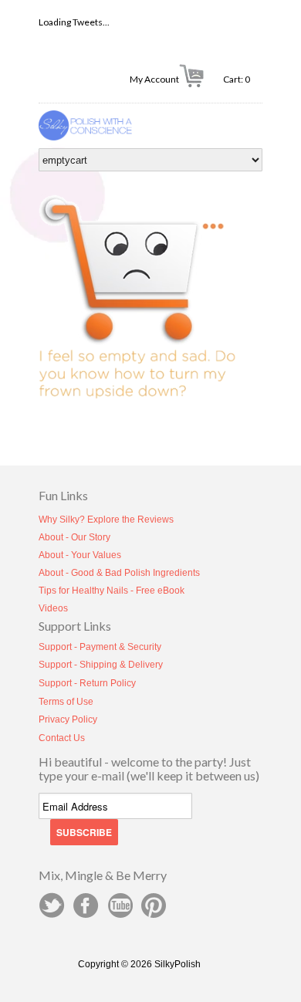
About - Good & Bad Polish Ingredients (119, 572)
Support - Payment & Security (100, 646)
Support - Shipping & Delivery (101, 664)
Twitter (52, 905)
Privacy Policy (68, 719)
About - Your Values (80, 555)
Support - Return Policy (87, 683)
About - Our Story (74, 537)
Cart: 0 (242, 79)
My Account (154, 79)
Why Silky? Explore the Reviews (106, 519)
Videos (53, 608)
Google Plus (120, 905)
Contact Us (62, 738)
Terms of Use (66, 701)
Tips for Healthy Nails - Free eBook (111, 590)
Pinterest (153, 905)
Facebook (86, 905)
